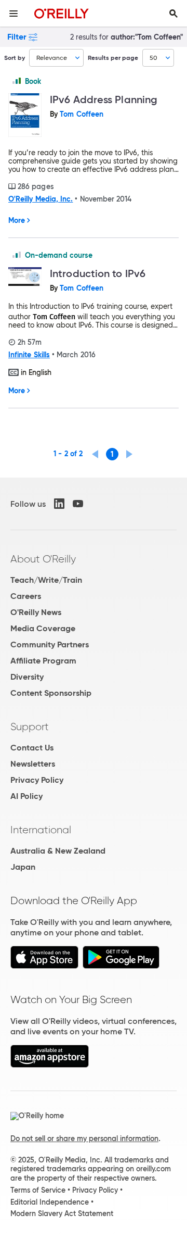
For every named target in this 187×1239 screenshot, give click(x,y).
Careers (25, 596)
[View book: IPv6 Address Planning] (25, 116)
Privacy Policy (36, 779)
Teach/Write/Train (46, 579)
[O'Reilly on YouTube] (78, 503)
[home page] (61, 13)
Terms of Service (37, 1190)
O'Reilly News (35, 612)
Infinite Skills (29, 354)
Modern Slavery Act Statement (61, 1213)
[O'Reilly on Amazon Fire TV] (49, 1064)
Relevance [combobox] (51, 57)
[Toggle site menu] (13, 13)
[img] (16, 81)
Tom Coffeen (81, 114)
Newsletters (32, 763)
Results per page (113, 57)
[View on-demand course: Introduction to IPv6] (25, 277)
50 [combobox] (153, 57)
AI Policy (26, 796)
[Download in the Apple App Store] (44, 965)
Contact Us (32, 747)
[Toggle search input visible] (173, 13)
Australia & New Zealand (57, 850)
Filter (16, 36)
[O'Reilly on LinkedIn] (59, 503)
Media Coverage (42, 628)
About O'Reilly (43, 559)
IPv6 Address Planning (103, 99)
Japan (22, 866)
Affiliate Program (43, 660)
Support (29, 726)
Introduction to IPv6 (97, 273)
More (16, 220)
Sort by (14, 57)
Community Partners (49, 644)
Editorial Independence (49, 1202)
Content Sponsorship (50, 692)
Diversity (27, 676)
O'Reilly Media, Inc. (40, 199)
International (40, 829)
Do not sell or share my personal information (84, 1138)
